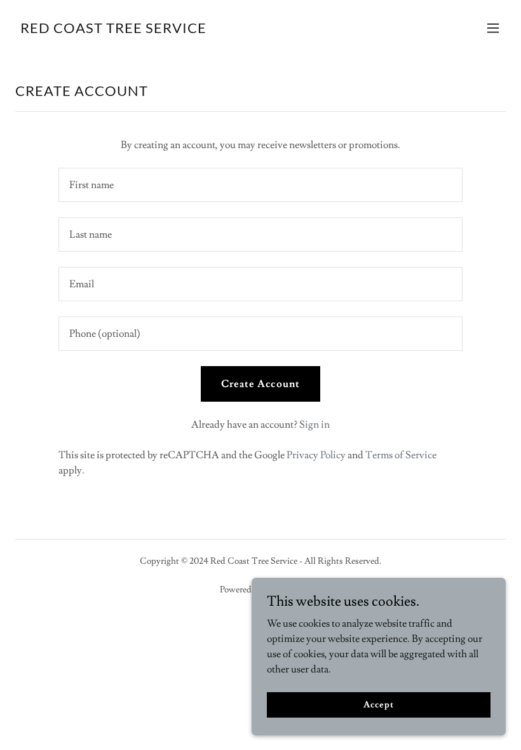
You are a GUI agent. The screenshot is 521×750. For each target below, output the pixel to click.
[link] (113, 30)
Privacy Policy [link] (316, 455)
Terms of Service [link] (400, 455)
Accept (378, 704)
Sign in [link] (314, 424)
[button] (493, 28)
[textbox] (260, 185)
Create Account (260, 384)
